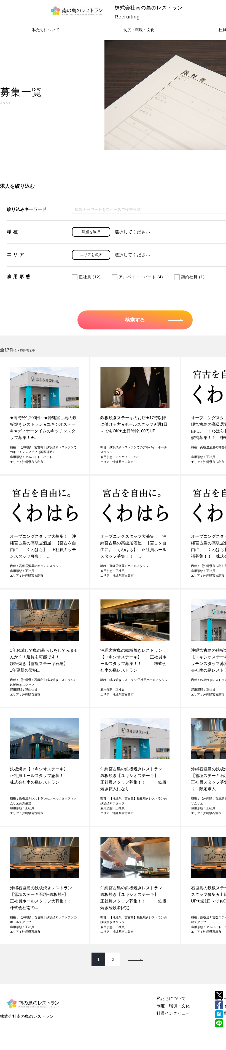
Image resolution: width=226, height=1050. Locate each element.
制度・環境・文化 (138, 30)
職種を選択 (91, 232)
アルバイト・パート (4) (141, 277)
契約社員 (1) (193, 277)
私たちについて (45, 30)
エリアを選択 (91, 255)
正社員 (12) (90, 277)
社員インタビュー (173, 1013)
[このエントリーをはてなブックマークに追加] (219, 1014)
